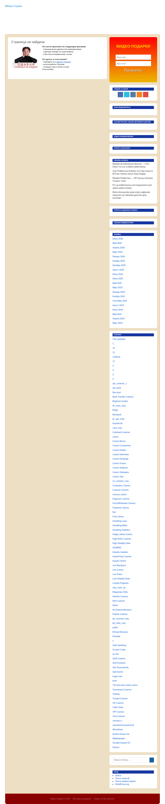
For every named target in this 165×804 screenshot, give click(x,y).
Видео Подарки (57, 799)
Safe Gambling (119, 645)
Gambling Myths (120, 525)
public (115, 627)
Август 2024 (118, 305)
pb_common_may (121, 619)
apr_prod (117, 388)
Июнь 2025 (118, 279)
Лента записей (122, 778)
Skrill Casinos (119, 658)
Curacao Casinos (121, 490)
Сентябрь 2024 (120, 301)
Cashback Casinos (121, 432)
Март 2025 (118, 287)
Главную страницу (63, 62)
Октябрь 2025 (119, 265)
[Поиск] (152, 760)
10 (114, 348)
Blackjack (117, 414)
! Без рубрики (119, 339)
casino (116, 437)
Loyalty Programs (121, 583)
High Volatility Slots (121, 543)
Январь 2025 (119, 292)
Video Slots (118, 707)
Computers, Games (121, 485)
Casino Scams (119, 463)
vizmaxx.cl (117, 721)
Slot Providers (119, 663)
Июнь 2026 (118, 239)
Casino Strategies (121, 472)
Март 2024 (118, 323)
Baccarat (117, 392)
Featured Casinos (121, 508)
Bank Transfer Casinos (123, 397)
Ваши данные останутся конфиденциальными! (133, 75)
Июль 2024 (118, 310)
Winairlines (118, 729)
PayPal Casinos (120, 614)
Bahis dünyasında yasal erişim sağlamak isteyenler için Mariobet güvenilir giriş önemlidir (131, 195)
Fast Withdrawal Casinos (124, 503)
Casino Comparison (122, 445)
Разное (116, 747)
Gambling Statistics (121, 530)
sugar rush (117, 676)
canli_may (117, 428)
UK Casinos (118, 703)
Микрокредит (119, 738)
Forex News (118, 517)
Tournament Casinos (122, 690)
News (115, 605)
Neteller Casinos (120, 596)
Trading (116, 694)
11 (114, 352)
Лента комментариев (125, 781)
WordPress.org (122, 784)
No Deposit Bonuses (122, 610)
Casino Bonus (119, 441)
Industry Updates (120, 552)
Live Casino (118, 570)
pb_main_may (119, 623)
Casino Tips (118, 477)
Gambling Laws (120, 521)
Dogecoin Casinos (121, 499)
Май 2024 (117, 314)
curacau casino (119, 494)
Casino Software (120, 468)
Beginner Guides (120, 401)
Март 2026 (118, 252)
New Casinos (119, 601)
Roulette (116, 636)
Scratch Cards (119, 650)
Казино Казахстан (121, 734)
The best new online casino (125, 685)
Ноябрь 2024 (119, 296)
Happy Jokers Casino (122, 534)
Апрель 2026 (119, 248)
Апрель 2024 (119, 318)
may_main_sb (119, 587)
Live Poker (117, 574)
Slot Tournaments (121, 667)
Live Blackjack (119, 565)
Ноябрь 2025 (119, 261)
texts (115, 681)
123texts (116, 357)
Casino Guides (119, 450)
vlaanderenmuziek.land (123, 725)
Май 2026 (117, 243)
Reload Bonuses (120, 632)
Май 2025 (117, 283)
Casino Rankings (120, 459)
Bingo (115, 410)
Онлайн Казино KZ (121, 743)
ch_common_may (121, 481)
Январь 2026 (119, 256)
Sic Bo (116, 654)
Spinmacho (118, 672)
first (114, 512)
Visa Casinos (119, 716)
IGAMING (117, 547)
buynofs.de (118, 423)
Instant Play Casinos (122, 556)
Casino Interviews (121, 454)
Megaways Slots (120, 592)
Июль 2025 (118, 274)
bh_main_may (119, 406)
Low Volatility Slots (121, 579)
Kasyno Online (119, 561)
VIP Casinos (118, 712)
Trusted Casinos (120, 698)
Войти (118, 775)
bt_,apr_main (119, 419)
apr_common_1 (120, 383)
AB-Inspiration (109, 799)
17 (114, 361)
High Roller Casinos (122, 539)
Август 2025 (118, 270)
